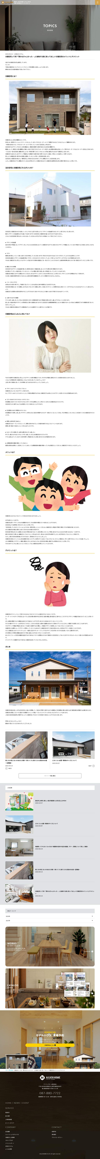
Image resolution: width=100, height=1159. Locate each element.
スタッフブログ (9, 1140)
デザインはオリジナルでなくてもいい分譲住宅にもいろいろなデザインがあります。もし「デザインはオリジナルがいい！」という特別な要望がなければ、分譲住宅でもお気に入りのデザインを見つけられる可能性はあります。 (41, 391)
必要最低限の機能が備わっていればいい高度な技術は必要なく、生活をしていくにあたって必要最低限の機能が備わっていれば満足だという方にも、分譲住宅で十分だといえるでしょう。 (43, 444)
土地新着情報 (8, 1119)
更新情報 (11, 1070)
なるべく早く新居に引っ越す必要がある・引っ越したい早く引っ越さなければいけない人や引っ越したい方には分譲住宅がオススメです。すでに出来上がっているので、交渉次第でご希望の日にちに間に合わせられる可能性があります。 (30, 434)
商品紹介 (7, 1112)
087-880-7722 (50, 1093)
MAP (59, 1086)
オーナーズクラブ (9, 1123)
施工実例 (7, 1116)
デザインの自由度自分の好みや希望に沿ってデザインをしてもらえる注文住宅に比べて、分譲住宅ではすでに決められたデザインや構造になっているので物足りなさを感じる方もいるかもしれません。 (49, 245)
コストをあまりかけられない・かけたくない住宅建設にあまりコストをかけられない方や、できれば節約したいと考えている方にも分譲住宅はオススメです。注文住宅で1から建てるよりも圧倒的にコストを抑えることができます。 (34, 402)
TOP (6, 1070)
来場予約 (54, 1131)
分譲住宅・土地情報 (10, 1137)
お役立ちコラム (9, 1146)
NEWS (17, 1103)
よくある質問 (8, 1149)
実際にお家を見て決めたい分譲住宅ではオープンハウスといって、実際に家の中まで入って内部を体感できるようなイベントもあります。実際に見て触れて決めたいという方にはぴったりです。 (34, 423)
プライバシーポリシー (57, 1137)
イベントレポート (9, 1143)
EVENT (25, 1103)
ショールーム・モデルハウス (12, 1134)
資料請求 (54, 1134)
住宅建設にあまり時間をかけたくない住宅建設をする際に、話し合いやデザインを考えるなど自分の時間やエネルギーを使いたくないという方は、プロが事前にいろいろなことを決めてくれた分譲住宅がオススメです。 (49, 413)
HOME (8, 1103)
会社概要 (7, 1131)
